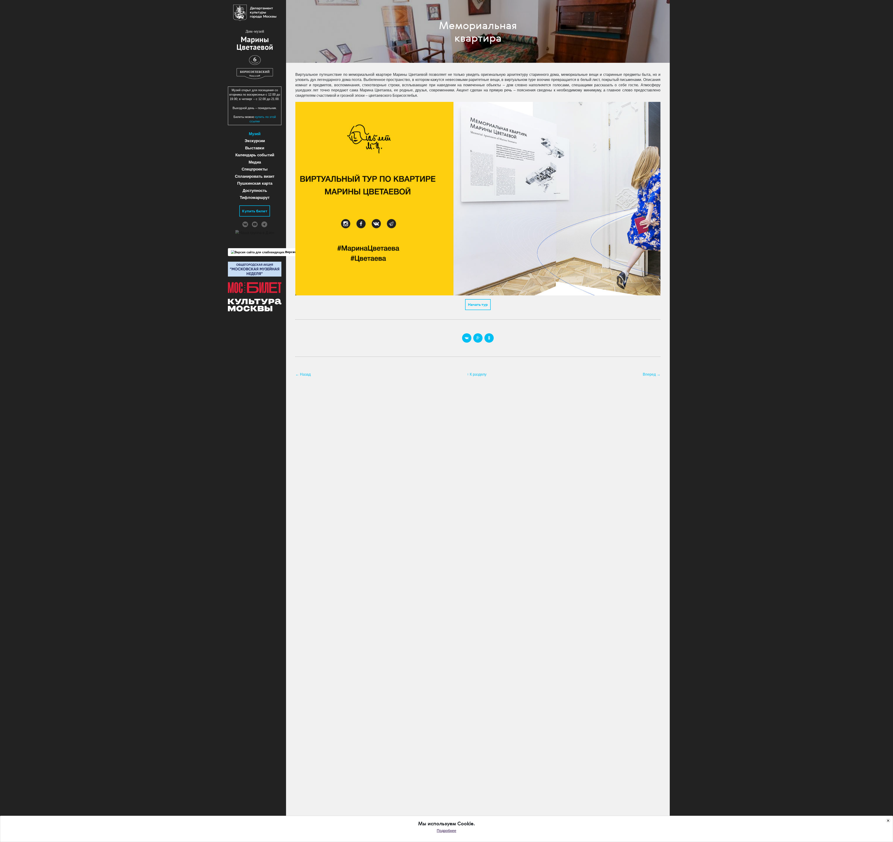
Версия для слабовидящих (305, 252)
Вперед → (651, 374)
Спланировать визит (254, 176)
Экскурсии (255, 141)
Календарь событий (254, 155)
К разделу (478, 374)
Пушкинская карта (254, 183)
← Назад (303, 374)
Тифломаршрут (255, 197)
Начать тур (478, 304)
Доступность (255, 190)
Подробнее (446, 831)
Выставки (254, 148)
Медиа (255, 162)
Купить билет (254, 211)
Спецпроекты (255, 169)
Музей (254, 134)
